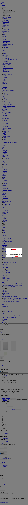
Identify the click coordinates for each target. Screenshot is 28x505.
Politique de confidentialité (12, 253)
